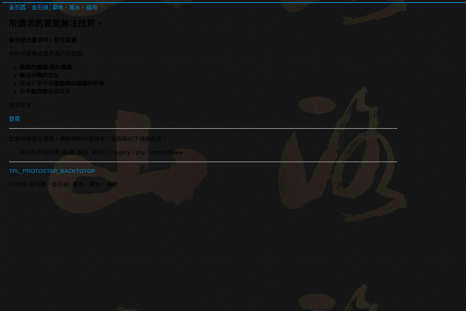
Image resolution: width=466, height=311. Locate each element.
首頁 (14, 119)
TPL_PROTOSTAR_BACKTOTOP (52, 171)
